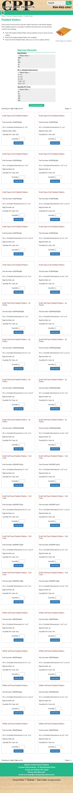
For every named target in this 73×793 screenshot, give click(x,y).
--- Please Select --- (24, 55)
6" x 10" (20, 79)
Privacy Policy (18, 780)
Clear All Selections (36, 105)
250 (19, 98)
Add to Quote (18, 143)
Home (3, 16)
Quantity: (15, 139)
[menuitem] (36, 56)
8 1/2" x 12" (21, 83)
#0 (18, 60)
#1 (18, 64)
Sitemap (30, 780)
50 (18, 94)
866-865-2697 (62, 7)
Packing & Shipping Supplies (14, 16)
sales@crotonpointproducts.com (41, 774)
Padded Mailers (28, 16)
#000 (19, 58)
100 (19, 96)
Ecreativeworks (54, 780)
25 (18, 91)
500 (19, 100)
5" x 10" (20, 77)
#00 (19, 62)
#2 (18, 66)
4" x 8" (20, 75)
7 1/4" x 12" (21, 81)
